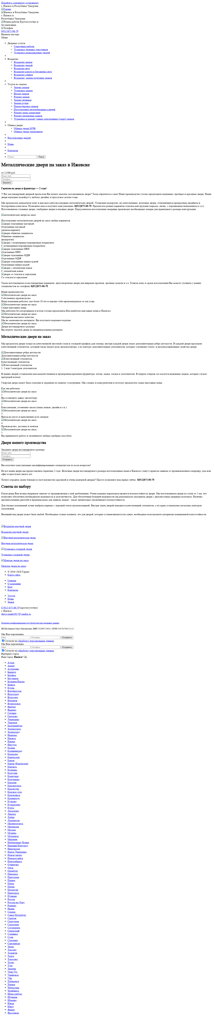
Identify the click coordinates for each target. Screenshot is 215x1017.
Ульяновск (13, 974)
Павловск (13, 873)
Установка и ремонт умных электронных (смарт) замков (44, 118)
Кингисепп (14, 757)
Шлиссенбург (15, 993)
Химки (11, 984)
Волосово (13, 697)
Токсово (12, 949)
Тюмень (12, 968)
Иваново (12, 735)
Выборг (12, 706)
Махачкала (13, 826)
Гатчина (12, 713)
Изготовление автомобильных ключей (34, 109)
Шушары (12, 997)
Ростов (11, 899)
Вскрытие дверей (23, 65)
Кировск (12, 766)
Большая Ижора (16, 681)
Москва (12, 829)
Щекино (12, 1000)
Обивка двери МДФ (25, 128)
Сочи (10, 937)
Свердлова (13, 921)
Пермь (11, 886)
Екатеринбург (15, 725)
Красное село (15, 791)
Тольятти (12, 952)
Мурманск (13, 836)
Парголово (13, 877)
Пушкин (12, 896)
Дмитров (12, 722)
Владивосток (15, 690)
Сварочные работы (24, 46)
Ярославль (13, 1012)
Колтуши (12, 773)
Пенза (11, 883)
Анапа (11, 665)
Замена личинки (22, 99)
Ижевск (12, 738)
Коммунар (13, 776)
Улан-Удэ (12, 971)
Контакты (13, 150)
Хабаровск (13, 981)
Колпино (12, 769)
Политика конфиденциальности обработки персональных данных (30, 623)
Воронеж (12, 700)
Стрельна (13, 940)
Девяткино (13, 719)
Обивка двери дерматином (28, 131)
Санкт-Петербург (17, 915)
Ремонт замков (22, 96)
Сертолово (13, 924)
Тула (10, 965)
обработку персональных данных (36, 640)
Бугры (11, 687)
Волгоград (13, 694)
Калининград (15, 750)
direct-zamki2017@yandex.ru (16, 613)
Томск (11, 956)
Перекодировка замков (26, 106)
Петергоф (13, 889)
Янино (11, 1009)
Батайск (12, 675)
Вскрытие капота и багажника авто (33, 71)
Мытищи (12, 839)
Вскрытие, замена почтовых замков (33, 77)
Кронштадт (14, 798)
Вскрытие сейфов (23, 74)
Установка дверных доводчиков (31, 49)
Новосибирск (15, 861)
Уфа (10, 978)
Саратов (12, 918)
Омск (10, 867)
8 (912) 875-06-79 (10, 607)
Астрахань (13, 668)
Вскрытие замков (23, 62)
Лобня (11, 817)
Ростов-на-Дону (16, 902)
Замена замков (21, 87)
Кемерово (13, 754)
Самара (11, 911)
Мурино (12, 832)
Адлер (11, 662)
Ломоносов (14, 820)
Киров (11, 760)
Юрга (11, 1006)
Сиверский (14, 930)
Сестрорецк (14, 927)
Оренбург (13, 870)
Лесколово (13, 810)
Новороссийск (15, 858)
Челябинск (13, 990)
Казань (11, 747)
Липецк (12, 814)
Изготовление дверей (19, 137)
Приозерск (13, 892)
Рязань (11, 908)
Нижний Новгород (18, 845)
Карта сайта (14, 574)
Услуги (11, 595)
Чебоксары (13, 987)
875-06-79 (9, 31)
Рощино (12, 905)
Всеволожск (14, 703)
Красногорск (14, 785)
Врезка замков (21, 93)
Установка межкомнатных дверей (32, 52)
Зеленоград (14, 731)
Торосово (13, 959)
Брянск (11, 684)
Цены (11, 144)
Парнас (11, 880)
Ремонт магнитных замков (28, 115)
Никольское (14, 848)
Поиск (41, 157)
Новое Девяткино (17, 851)
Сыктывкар (14, 943)
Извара (11, 741)
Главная (12, 580)
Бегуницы (13, 678)
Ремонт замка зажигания (27, 112)
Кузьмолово (14, 804)
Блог (10, 586)
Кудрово (12, 801)
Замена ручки (21, 103)
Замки (11, 601)
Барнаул (12, 672)
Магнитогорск (15, 823)
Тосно (11, 962)
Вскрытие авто (22, 68)
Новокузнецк (15, 855)
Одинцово (13, 864)
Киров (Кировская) (18, 763)
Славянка (13, 933)
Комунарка (13, 779)
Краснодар (13, 788)
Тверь (11, 946)
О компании (14, 583)
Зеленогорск (14, 728)
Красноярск (14, 795)
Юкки (11, 1003)
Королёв (12, 782)
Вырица (12, 709)
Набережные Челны (18, 842)
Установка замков (23, 90)
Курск (11, 807)
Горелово (12, 716)
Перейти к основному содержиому (20, 2)
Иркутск (12, 744)
